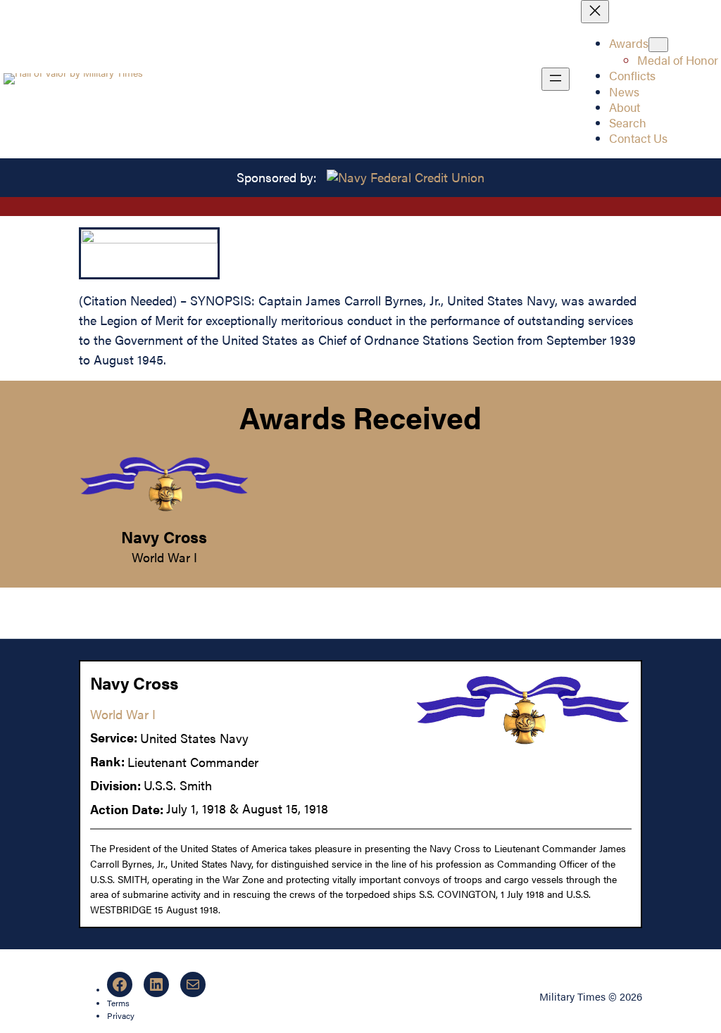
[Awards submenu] (658, 44)
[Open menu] (555, 79)
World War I (164, 557)
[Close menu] (595, 11)
